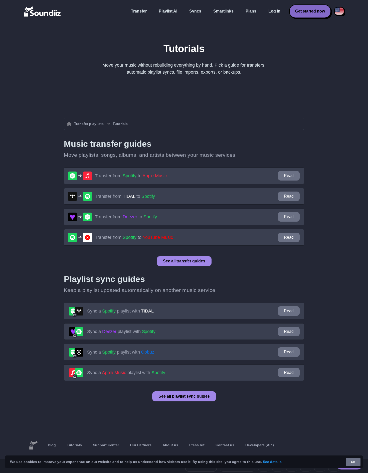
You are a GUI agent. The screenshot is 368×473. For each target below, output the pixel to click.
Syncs (195, 11)
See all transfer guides (184, 261)
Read (289, 176)
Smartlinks (223, 11)
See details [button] (272, 462)
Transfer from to (131, 175)
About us (170, 445)
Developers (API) (259, 445)
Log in (274, 11)
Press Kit (197, 445)
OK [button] (353, 462)
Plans (251, 11)
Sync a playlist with (120, 310)
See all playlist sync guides (184, 396)
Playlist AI (168, 11)
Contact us (225, 445)
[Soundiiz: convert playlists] (33, 445)
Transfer (139, 11)
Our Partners (140, 445)
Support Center (106, 445)
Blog (52, 445)
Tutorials (74, 445)
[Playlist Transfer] (42, 11)
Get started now (310, 11)
